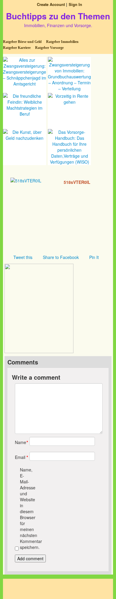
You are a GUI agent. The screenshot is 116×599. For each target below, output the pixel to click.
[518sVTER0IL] (25, 180)
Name (20, 442)
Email (20, 457)
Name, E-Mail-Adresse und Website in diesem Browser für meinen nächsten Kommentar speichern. (25, 508)
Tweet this (22, 257)
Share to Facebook (61, 257)
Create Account (51, 4)
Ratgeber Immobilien (62, 42)
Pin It (94, 257)
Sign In (75, 4)
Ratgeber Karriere (17, 48)
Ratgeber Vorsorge (49, 48)
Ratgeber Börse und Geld (22, 42)
